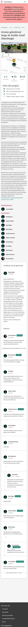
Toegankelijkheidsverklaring (8, 618)
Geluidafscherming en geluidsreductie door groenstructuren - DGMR (12, 198)
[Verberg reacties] (6, 466)
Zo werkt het (5, 609)
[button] (9, 47)
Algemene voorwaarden (7, 615)
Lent (11, 27)
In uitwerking (17, 27)
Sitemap (4, 621)
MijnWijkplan (4, 27)
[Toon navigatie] (25, 2)
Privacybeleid (5, 612)
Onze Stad (16, 9)
